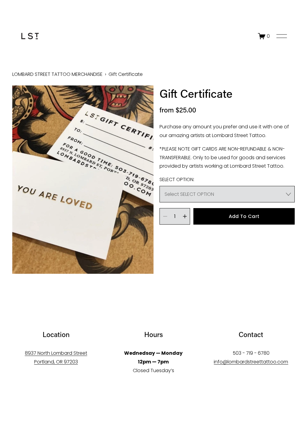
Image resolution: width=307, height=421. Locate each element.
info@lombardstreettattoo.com (251, 361)
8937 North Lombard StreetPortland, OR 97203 (56, 357)
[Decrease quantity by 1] (165, 216)
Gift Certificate (126, 74)
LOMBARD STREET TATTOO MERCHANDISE (57, 74)
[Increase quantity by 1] (184, 216)
